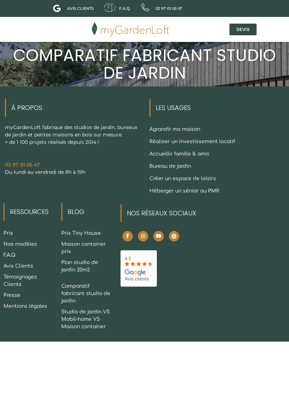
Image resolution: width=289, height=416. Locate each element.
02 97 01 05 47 (22, 164)
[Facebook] (127, 236)
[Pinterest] (174, 236)
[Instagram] (143, 236)
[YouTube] (158, 236)
